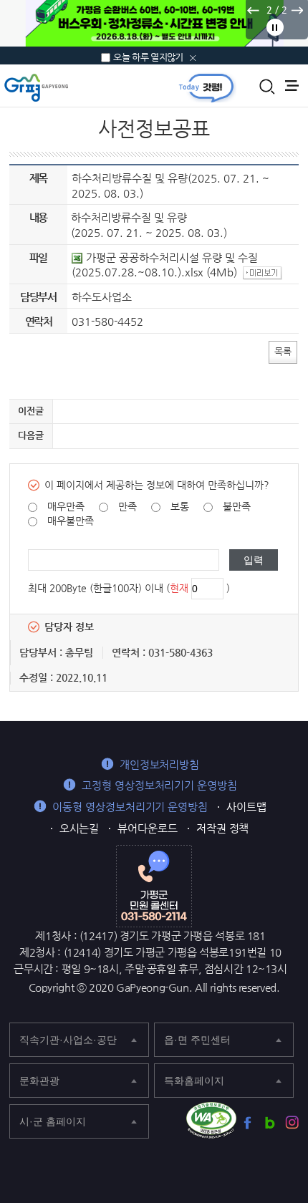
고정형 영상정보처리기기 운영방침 (159, 785)
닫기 (193, 58)
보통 (179, 506)
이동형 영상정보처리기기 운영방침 (130, 807)
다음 (296, 10)
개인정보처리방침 (159, 764)
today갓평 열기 (206, 87)
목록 (283, 351)
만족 (127, 506)
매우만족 (66, 506)
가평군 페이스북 (247, 1122)
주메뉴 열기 (292, 85)
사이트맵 (246, 807)
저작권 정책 (222, 828)
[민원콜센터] (154, 885)
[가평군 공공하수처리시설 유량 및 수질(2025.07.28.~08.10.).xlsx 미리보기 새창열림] (264, 272)
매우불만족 (70, 520)
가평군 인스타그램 (292, 1122)
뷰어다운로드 (147, 828)
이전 (252, 10)
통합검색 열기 (267, 87)
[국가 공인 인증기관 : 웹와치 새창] (211, 1120)
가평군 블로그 (269, 1122)
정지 (275, 27)
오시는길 (79, 828)
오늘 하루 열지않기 (148, 57)
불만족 (237, 506)
